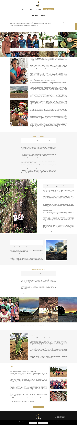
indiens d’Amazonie (40, 58)
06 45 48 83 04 (62, 416)
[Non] (75, 422)
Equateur (71, 190)
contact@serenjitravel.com (60, 417)
